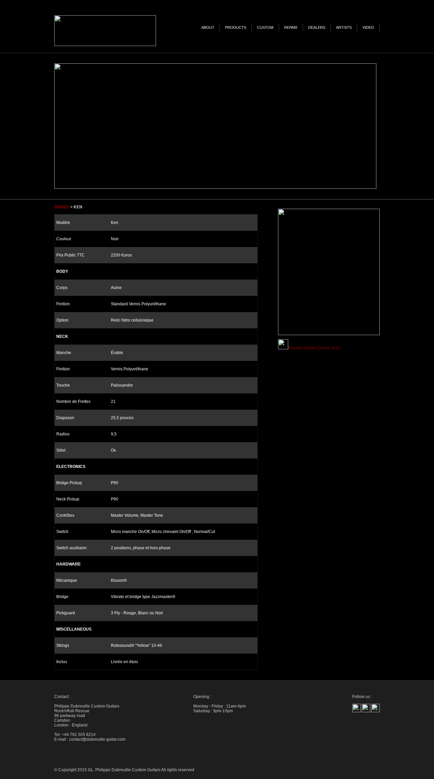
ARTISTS (344, 27)
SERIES (61, 207)
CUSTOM (265, 27)
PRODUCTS (235, 27)
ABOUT (207, 27)
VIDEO (368, 27)
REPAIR (290, 27)
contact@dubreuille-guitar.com (97, 739)
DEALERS (316, 27)
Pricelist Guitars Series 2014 (314, 348)
